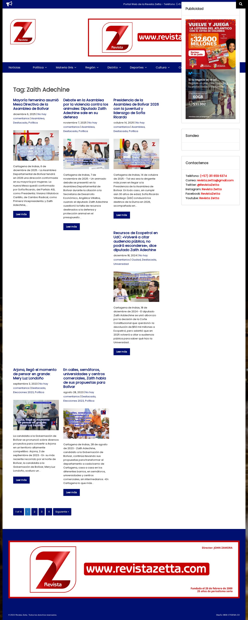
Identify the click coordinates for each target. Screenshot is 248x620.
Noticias (14, 67)
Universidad (121, 264)
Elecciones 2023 (23, 392)
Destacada (20, 122)
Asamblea (37, 118)
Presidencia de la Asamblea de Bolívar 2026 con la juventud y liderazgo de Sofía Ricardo (136, 108)
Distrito (113, 67)
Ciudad (136, 259)
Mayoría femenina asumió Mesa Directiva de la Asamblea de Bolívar (36, 104)
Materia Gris (64, 67)
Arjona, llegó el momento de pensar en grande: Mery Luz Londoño (35, 374)
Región (90, 67)
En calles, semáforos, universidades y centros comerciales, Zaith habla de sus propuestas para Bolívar (84, 378)
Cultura (161, 67)
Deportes (137, 67)
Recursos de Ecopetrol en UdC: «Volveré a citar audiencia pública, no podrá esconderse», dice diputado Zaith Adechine (136, 241)
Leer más (21, 214)
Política (38, 67)
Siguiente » (62, 512)
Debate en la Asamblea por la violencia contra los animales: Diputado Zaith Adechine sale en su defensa (85, 108)
